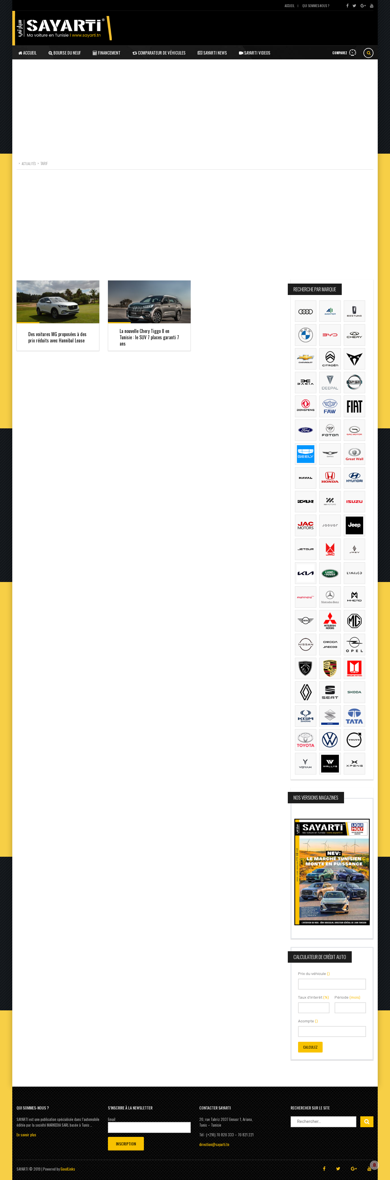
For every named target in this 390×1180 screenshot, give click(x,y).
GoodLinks (68, 1169)
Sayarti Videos (256, 52)
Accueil (289, 5)
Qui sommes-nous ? (315, 5)
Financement (108, 52)
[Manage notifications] (374, 1165)
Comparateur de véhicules (161, 52)
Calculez (310, 1047)
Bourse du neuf (67, 52)
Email (111, 1119)
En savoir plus (26, 1134)
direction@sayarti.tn (214, 1144)
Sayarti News (214, 52)
